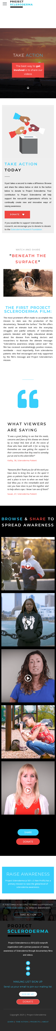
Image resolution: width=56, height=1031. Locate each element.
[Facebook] (28, 963)
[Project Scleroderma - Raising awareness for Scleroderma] (21, 4)
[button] (28, 283)
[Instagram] (28, 974)
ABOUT (45, 1022)
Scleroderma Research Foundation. (26, 229)
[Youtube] (28, 968)
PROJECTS (35, 1022)
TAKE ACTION (22, 1022)
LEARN (10, 1022)
